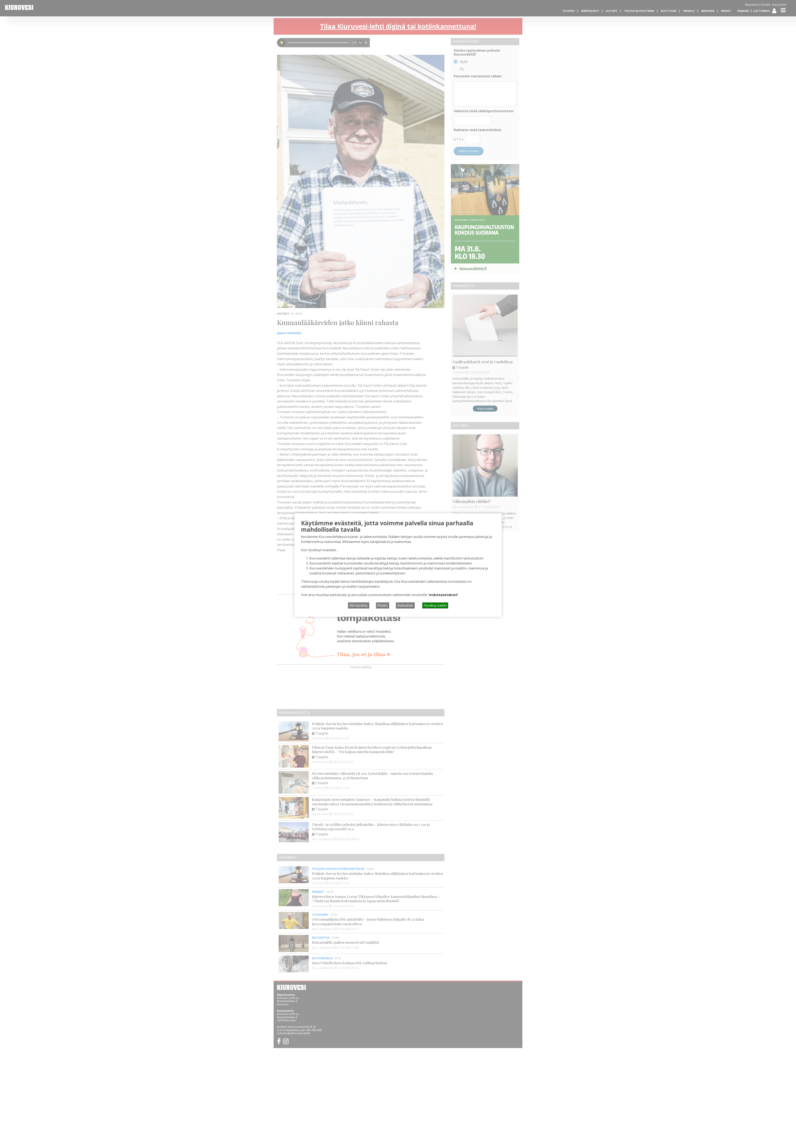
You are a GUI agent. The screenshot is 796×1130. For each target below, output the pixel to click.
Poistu (382, 605)
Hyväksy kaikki (435, 605)
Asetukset (405, 605)
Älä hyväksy (358, 605)
